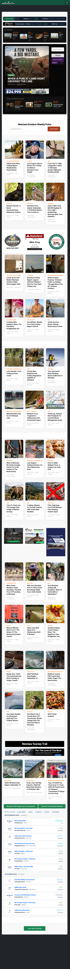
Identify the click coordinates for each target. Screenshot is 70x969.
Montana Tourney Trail (56, 780)
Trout (47, 812)
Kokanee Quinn (11, 319)
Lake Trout (22, 812)
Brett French (31, 411)
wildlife (9, 203)
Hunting (30, 203)
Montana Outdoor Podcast (57, 275)
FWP (49, 319)
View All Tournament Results (52, 806)
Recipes (50, 460)
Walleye (38, 812)
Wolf (28, 625)
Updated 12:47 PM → (60, 18)
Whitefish (56, 812)
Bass (31, 812)
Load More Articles (35, 928)
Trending (30, 275)
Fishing (29, 161)
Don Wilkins (31, 319)
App (49, 161)
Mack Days (30, 671)
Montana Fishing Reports (15, 369)
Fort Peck (51, 503)
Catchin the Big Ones (13, 275)
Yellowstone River (12, 161)
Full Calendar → (62, 24)
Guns (8, 625)
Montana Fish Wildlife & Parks (58, 671)
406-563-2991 (35, 247)
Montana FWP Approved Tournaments (21, 806)
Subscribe (54, 129)
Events (8, 671)
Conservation (11, 583)
